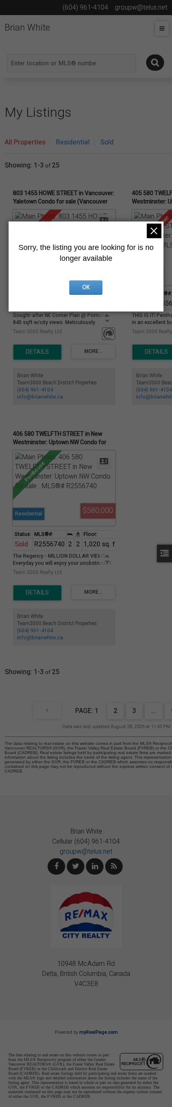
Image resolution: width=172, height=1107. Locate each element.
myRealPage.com (98, 1032)
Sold (107, 142)
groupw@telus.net (86, 852)
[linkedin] (95, 866)
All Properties (25, 142)
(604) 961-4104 (35, 390)
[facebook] (56, 866)
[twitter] (75, 866)
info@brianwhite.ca (40, 397)
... (153, 711)
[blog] (114, 866)
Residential (73, 142)
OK (86, 287)
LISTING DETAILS (37, 352)
